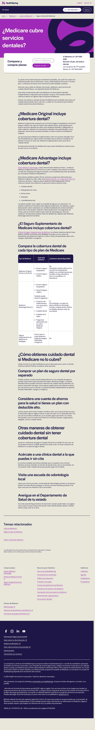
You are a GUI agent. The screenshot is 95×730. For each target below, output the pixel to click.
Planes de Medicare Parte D (13, 578)
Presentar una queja (44, 582)
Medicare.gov (8, 607)
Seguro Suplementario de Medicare (13, 583)
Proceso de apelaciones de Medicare (50, 585)
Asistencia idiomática (11, 644)
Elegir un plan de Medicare (13, 532)
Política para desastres (45, 578)
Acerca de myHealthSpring (46, 571)
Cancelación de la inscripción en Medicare (52, 592)
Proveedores (85, 582)
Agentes (83, 575)
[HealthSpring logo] (10, 3)
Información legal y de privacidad (15, 637)
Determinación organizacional (47, 596)
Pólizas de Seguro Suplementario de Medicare (34, 232)
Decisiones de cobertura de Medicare (50, 589)
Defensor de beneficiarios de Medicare (17, 610)
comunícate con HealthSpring (42, 681)
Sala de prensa (9, 651)
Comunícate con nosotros (13, 654)
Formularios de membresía (46, 575)
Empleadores (85, 578)
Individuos (84, 571)
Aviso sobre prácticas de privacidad (16, 647)
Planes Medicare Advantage (27, 168)
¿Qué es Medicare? (10, 528)
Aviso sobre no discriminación (14, 640)
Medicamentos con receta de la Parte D (60, 179)
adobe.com (63, 694)
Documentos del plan (44, 599)
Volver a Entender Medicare (13, 540)
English (79, 3)
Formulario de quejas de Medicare (16, 614)
